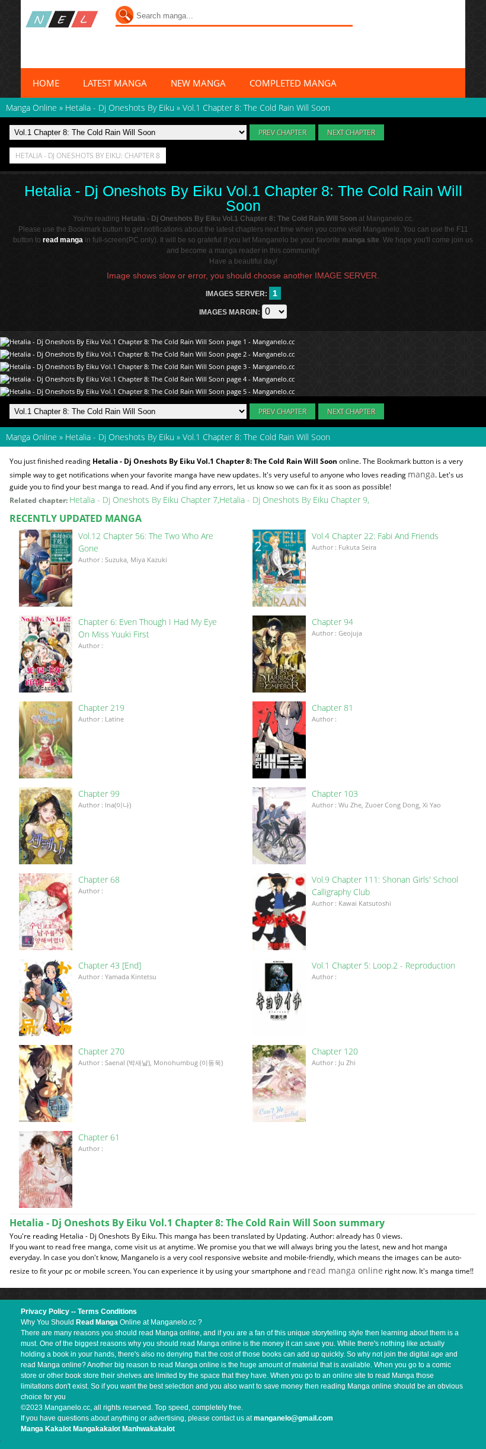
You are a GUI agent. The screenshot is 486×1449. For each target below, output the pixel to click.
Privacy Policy (45, 1311)
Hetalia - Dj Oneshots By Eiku (119, 437)
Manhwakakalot (148, 1429)
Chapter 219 (101, 707)
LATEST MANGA (115, 83)
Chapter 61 (99, 1137)
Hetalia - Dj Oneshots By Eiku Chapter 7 (143, 499)
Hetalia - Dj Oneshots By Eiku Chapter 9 (293, 499)
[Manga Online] (62, 19)
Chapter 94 (332, 621)
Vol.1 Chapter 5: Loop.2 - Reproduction (383, 965)
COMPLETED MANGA (293, 83)
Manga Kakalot (46, 1429)
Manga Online (31, 437)
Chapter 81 (332, 707)
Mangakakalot (96, 1429)
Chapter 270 (101, 1051)
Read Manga (97, 1322)
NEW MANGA (198, 83)
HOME (46, 83)
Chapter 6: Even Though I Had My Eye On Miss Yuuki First (147, 628)
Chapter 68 (99, 879)
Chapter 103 (335, 793)
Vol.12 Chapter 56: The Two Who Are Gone (145, 542)
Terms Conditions (107, 1311)
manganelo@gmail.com (293, 1418)
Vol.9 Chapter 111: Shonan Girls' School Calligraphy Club (385, 885)
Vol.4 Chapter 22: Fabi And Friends (375, 535)
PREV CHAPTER (282, 132)
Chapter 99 (99, 793)
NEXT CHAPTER (351, 132)
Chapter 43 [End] (109, 965)
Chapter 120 (335, 1051)
